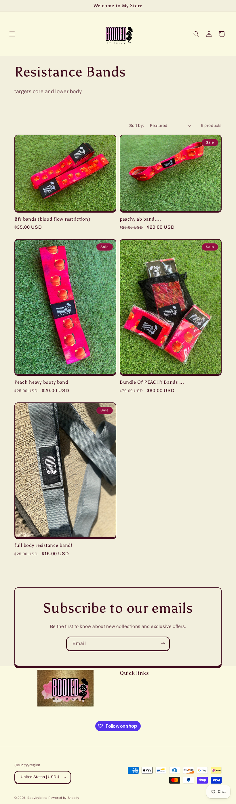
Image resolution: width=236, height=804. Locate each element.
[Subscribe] (163, 644)
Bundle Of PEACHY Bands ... (152, 382)
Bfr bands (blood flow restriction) (52, 219)
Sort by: (136, 125)
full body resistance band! (43, 545)
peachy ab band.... (140, 219)
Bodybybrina (37, 797)
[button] (12, 34)
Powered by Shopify (63, 797)
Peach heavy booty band (41, 382)
